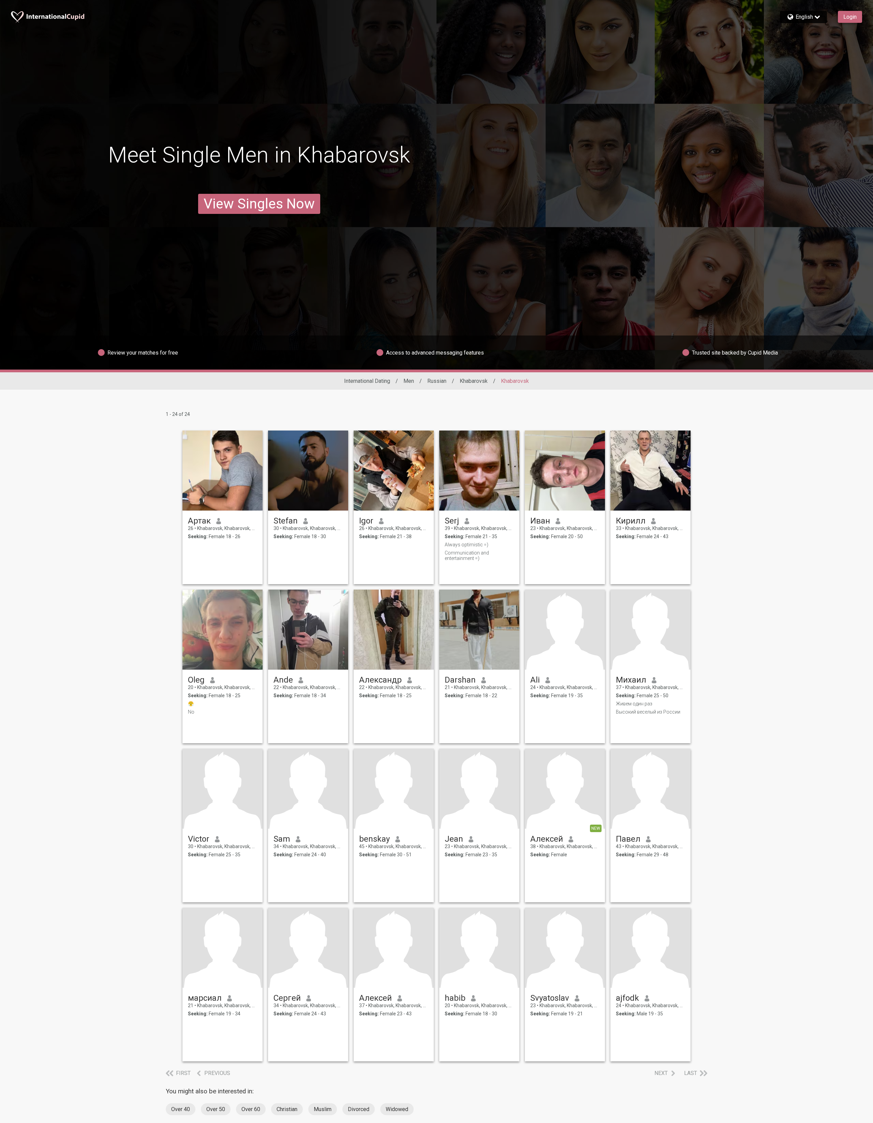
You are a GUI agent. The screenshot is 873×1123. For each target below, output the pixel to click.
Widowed (397, 1109)
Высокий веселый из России (648, 712)
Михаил (631, 680)
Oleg (196, 680)
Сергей (287, 998)
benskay (374, 839)
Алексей (546, 839)
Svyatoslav (549, 998)
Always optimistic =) (466, 544)
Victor (198, 839)
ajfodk (627, 998)
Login (850, 17)
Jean (454, 839)
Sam (281, 839)
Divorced (358, 1109)
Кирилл (631, 521)
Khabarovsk (474, 381)
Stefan (285, 521)
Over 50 (215, 1109)
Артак (199, 521)
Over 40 (180, 1109)
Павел (628, 839)
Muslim (322, 1109)
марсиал (205, 998)
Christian (287, 1109)
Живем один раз (634, 703)
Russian (436, 381)
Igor (366, 521)
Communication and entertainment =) (467, 555)
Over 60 (250, 1109)
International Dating (367, 381)
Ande (283, 680)
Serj (452, 521)
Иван (540, 521)
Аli (535, 680)
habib (455, 998)
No (191, 712)
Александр (380, 680)
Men (408, 381)
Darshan (460, 680)
